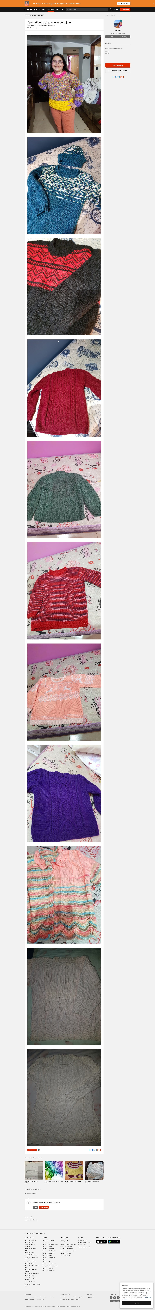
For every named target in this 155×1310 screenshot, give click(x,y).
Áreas (45, 1237)
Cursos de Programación (49, 1263)
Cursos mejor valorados (85, 1242)
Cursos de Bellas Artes (49, 1253)
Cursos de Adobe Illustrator (68, 1244)
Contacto (69, 1297)
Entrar (116, 9)
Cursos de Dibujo (47, 1246)
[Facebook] (111, 1297)
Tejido (107, 53)
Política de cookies (61, 1306)
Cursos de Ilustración (30, 1240)
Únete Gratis (44, 1207)
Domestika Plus (40, 1299)
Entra (35, 1207)
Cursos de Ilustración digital (50, 1244)
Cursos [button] (41, 9)
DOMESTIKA (31, 9)
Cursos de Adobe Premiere (68, 1251)
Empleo (37, 1297)
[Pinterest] (118, 1297)
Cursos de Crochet (48, 1268)
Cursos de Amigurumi (49, 1270)
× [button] (153, 3)
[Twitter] (114, 1297)
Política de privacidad (50, 1306)
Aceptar (136, 1303)
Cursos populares (83, 1244)
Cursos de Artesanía (48, 1248)
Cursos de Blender (65, 1253)
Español (90, 1297)
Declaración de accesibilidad (73, 1306)
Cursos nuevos (82, 1240)
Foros (41, 1297)
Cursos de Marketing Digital (50, 1266)
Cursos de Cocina (29, 1275)
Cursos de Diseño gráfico (50, 1251)
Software (64, 1237)
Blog (79, 1297)
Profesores (77, 1299)
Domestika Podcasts (30, 1299)
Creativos (46, 1297)
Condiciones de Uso (39, 1306)
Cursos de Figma (65, 1255)
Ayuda (82, 1297)
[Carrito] (111, 9)
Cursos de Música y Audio (32, 1273)
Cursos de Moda (29, 1263)
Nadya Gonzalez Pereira (42, 25)
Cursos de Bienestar (30, 1282)
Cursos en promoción (84, 1247)
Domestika (63, 1297)
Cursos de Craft (29, 1242)
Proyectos (51, 9)
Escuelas (52, 1297)
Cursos (26, 1297)
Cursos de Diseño (30, 1252)
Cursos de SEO (47, 1261)
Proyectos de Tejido (31, 1220)
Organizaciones (70, 1299)
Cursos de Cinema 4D (66, 1248)
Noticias (75, 1297)
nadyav (40, 1158)
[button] (62, 9)
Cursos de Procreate (66, 1246)
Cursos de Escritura (30, 1261)
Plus (57, 9)
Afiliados (62, 1299)
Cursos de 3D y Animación (32, 1255)
